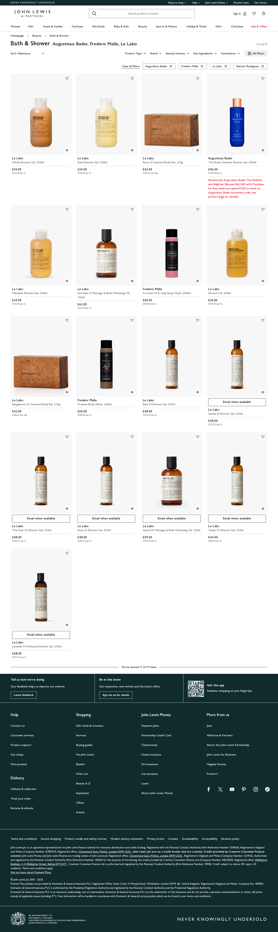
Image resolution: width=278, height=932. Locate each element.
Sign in (237, 13)
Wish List (82, 774)
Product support (21, 745)
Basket (80, 764)
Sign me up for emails (116, 695)
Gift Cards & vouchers (89, 725)
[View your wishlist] (253, 13)
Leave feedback (23, 695)
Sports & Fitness (166, 26)
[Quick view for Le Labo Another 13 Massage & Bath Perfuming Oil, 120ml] (132, 281)
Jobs (209, 725)
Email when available (229, 403)
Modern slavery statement (126, 838)
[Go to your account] (244, 13)
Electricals (98, 26)
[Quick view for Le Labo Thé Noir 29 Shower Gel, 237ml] (67, 509)
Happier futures (216, 764)
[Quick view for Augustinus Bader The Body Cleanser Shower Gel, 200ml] (263, 150)
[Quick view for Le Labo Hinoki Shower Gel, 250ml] (67, 150)
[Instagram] (255, 790)
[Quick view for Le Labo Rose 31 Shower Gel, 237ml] (132, 509)
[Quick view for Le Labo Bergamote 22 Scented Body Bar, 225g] (67, 392)
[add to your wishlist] (67, 78)
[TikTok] (267, 790)
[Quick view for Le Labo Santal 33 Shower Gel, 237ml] (263, 392)
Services (81, 735)
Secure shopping (51, 838)
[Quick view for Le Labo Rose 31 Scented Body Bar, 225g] (198, 150)
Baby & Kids (121, 26)
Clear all (131, 66)
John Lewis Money (215, 2)
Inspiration (82, 793)
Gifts (218, 26)
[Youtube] (232, 790)
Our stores (260, 2)
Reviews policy (230, 838)
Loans (145, 783)
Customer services (22, 735)
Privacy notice (155, 838)
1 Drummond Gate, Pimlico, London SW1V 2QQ (105, 851)
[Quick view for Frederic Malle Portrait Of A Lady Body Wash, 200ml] (198, 281)
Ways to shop (176, 2)
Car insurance (149, 774)
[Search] (94, 13)
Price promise (19, 764)
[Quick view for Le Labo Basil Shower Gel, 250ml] (132, 150)
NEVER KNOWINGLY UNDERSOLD (33, 2)
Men (30, 26)
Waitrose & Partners (220, 735)
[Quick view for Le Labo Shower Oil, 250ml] (263, 281)
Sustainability (190, 838)
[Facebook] (208, 790)
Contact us (18, 725)
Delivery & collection (23, 789)
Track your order (21, 798)
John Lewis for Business (221, 754)
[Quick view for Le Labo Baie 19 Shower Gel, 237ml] (198, 392)
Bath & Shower (59, 35)
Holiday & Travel (196, 26)
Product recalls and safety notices (86, 838)
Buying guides (84, 745)
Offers (80, 802)
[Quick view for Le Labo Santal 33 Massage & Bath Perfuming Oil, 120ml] (198, 509)
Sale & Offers (259, 26)
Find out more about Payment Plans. (31, 872)
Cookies (173, 838)
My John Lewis (241, 2)
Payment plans (150, 725)
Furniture (77, 26)
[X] (220, 790)
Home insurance (151, 754)
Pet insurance (149, 764)
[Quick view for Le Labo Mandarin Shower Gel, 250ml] (67, 281)
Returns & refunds (22, 808)
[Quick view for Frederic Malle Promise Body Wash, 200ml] (132, 392)
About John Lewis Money (157, 793)
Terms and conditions (24, 838)
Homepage (17, 35)
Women (15, 26)
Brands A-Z (83, 783)
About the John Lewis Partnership (228, 745)
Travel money (149, 745)
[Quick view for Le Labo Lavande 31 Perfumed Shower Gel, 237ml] (67, 625)
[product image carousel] (41, 114)
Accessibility (209, 838)
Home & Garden (53, 26)
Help (194, 2)
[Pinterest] (244, 790)
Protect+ (212, 774)
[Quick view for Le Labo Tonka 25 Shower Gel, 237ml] (263, 509)
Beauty (142, 26)
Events (80, 812)
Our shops (17, 754)
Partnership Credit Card (156, 735)
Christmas (237, 26)
